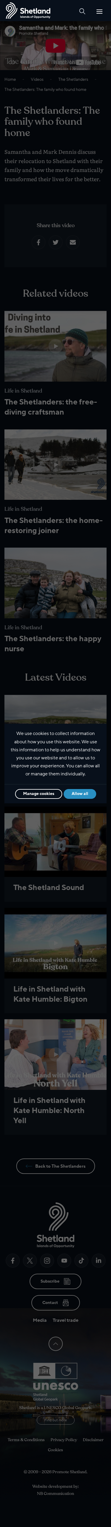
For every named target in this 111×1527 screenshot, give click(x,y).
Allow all (80, 793)
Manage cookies (38, 793)
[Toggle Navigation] (99, 11)
